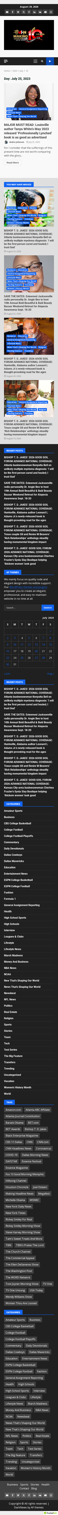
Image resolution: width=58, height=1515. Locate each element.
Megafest (44, 1193)
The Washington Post (19, 1271)
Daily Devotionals (14, 848)
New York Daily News (18, 1206)
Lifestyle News (14, 113)
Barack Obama (14, 1122)
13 (36, 644)
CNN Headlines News (18, 1148)
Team (7, 1037)
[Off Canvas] (6, 61)
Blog (34, 1488)
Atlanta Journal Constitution (23, 1116)
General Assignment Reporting (33, 109)
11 (21, 644)
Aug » (50, 673)
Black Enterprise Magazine (22, 1135)
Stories (8, 1030)
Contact (24, 1488)
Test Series (10, 1049)
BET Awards (13, 1129)
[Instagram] (50, 12)
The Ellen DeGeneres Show (22, 1264)
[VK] (40, 12)
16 (7, 651)
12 (29, 644)
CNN (30, 1142)
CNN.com (42, 1142)
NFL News (10, 999)
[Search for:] (23, 608)
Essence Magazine (17, 1168)
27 (36, 658)
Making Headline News (20, 1193)
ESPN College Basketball (18, 880)
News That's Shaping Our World (21, 116)
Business (11, 208)
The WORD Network (18, 1277)
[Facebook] (12, 12)
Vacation (9, 1081)
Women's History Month (18, 223)
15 (50, 644)
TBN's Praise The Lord (30, 1245)
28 (43, 658)
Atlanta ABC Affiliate (38, 1110)
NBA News (10, 968)
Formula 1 (10, 898)
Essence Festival (31, 1161)
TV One (47, 1284)
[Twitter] (23, 12)
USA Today (36, 1290)
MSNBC (34, 1200)
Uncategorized (12, 1074)
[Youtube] (45, 12)
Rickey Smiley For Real (19, 1219)
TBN (8, 1245)
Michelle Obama (15, 1200)
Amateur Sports (13, 810)
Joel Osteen (40, 1187)
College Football (13, 829)
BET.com (33, 1122)
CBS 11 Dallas (14, 1142)
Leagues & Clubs (14, 936)
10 (14, 644)
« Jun (7, 673)
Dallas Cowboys (13, 854)
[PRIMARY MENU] (35, 61)
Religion (42, 215)
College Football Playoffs (18, 836)
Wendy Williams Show (19, 1297)
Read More (13, 162)
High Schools (11, 924)
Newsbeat (10, 993)
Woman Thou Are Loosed (21, 1303)
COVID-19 (11, 1155)
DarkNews (20, 1507)
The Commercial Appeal (20, 1258)
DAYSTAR (11, 1161)
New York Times (15, 1213)
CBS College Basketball (17, 823)
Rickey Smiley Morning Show (23, 1226)
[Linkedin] (34, 12)
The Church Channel (18, 1251)
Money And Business (16, 961)
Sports (8, 1024)
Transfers (9, 1062)
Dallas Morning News (35, 1155)
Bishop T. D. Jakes (35, 1129)
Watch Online (50, 61)
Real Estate (10, 1012)
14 (43, 644)
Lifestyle (9, 942)
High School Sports (15, 917)
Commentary (11, 842)
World (7, 1093)
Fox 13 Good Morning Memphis (25, 1174)
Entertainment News (16, 873)
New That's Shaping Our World (21, 980)
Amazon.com (13, 1110)
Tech (7, 1043)
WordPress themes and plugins (28, 587)
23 (7, 658)
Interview (9, 930)
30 (7, 664)
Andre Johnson (16, 142)
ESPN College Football (17, 886)
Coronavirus (43, 1148)
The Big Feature (14, 219)
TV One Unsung (15, 1290)
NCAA (7, 974)
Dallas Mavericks (14, 861)
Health (33, 208)
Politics (8, 1005)
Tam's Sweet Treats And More (24, 1238)
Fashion (8, 892)
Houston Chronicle (17, 1187)
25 (21, 658)
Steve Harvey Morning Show (23, 1232)
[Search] (42, 61)
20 (36, 651)
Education (11, 109)
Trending (29, 219)
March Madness (13, 955)
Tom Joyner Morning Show (22, 1284)
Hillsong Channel (16, 1180)
